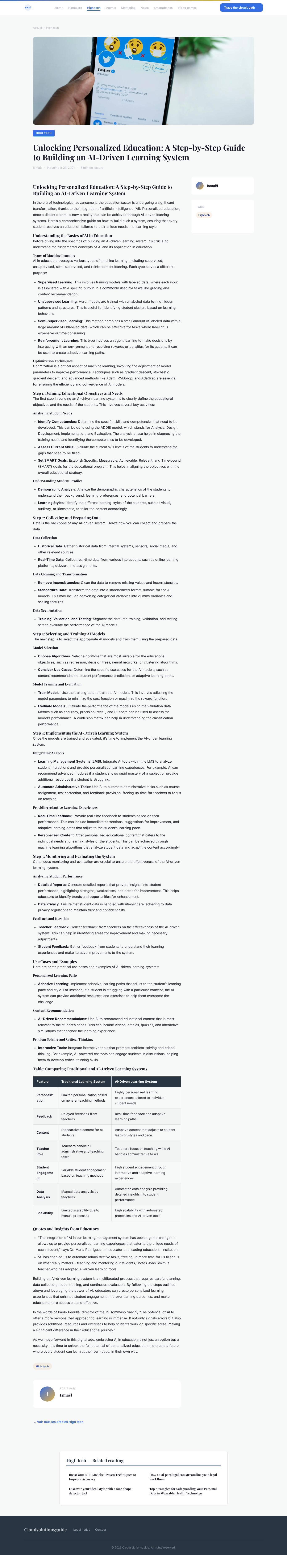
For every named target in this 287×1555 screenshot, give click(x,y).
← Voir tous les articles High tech (58, 1422)
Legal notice (81, 1529)
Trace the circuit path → (241, 7)
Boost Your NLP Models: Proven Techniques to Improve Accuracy (102, 1477)
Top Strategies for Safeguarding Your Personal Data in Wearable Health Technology (183, 1491)
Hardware (75, 7)
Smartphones (163, 7)
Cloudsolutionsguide (45, 1529)
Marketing (128, 7)
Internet (110, 7)
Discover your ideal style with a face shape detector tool (100, 1491)
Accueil (37, 27)
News (145, 7)
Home (59, 7)
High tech (93, 7)
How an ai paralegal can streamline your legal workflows (183, 1477)
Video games (187, 7)
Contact (100, 1529)
